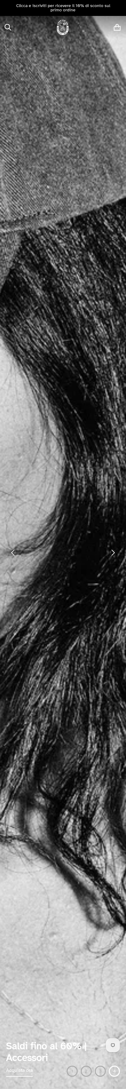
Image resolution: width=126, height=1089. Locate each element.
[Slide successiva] (119, 8)
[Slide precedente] (6, 8)
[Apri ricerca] (7, 27)
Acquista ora (19, 1070)
